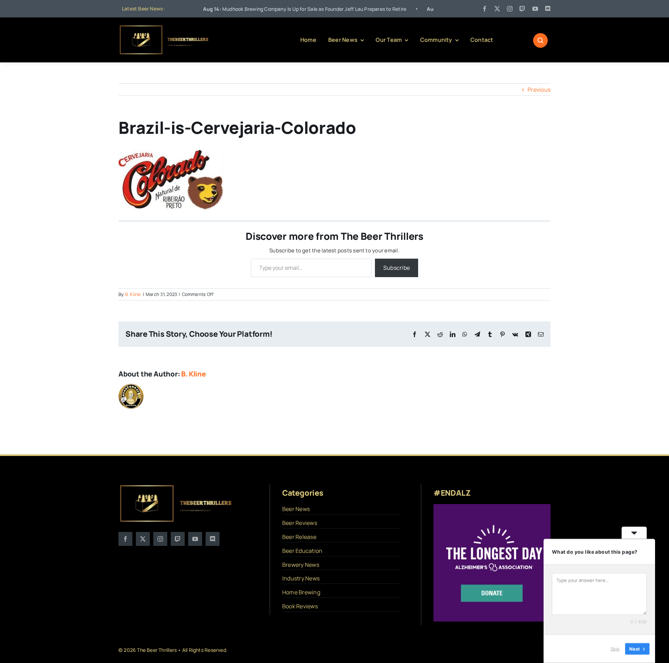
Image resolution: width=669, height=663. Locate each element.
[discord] (548, 9)
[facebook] (484, 9)
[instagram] (510, 9)
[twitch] (522, 9)
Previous (539, 89)
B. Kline (133, 294)
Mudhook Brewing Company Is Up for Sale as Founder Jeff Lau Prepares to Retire (273, 9)
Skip (615, 648)
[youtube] (535, 9)
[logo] (164, 27)
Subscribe (396, 268)
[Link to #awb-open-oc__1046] (540, 40)
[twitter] (497, 9)
